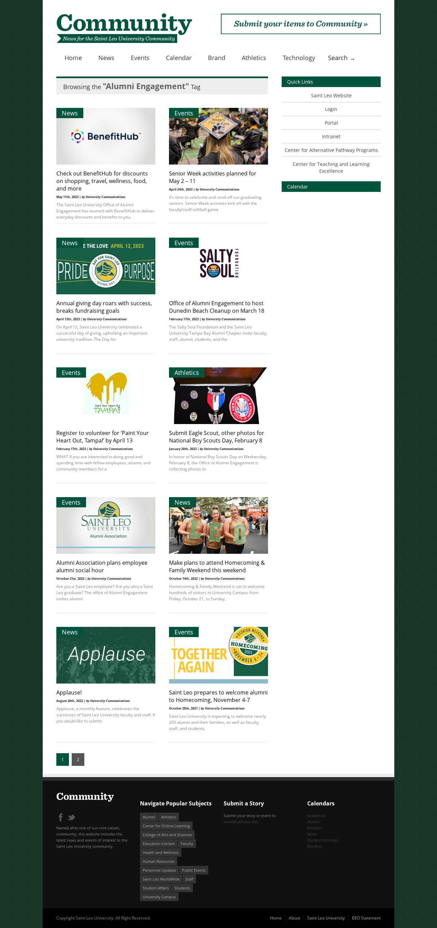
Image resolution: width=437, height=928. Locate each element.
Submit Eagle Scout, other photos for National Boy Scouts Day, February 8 (216, 436)
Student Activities (322, 840)
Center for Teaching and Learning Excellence (331, 167)
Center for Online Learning (166, 825)
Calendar (179, 58)
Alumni (149, 816)
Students (182, 887)
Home (73, 58)
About (294, 918)
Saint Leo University (326, 918)
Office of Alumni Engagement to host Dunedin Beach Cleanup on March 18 (216, 306)
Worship (314, 846)
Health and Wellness (161, 852)
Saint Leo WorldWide (161, 879)
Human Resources (158, 861)
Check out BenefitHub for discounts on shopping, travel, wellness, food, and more (102, 181)
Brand (216, 58)
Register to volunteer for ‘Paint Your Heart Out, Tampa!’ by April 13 (102, 436)
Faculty (187, 843)
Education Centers (159, 843)
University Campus (159, 896)
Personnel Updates (159, 870)
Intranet (331, 136)
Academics (316, 815)
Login (331, 109)
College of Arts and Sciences (167, 834)
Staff (189, 879)
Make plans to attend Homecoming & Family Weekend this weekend (217, 566)
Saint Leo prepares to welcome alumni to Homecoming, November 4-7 (218, 696)
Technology (299, 58)
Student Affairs (156, 887)
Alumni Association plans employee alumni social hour (101, 566)
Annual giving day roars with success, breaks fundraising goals (104, 306)
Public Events (194, 870)
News (106, 58)
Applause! (69, 692)
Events (140, 58)
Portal (331, 122)
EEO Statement (366, 918)
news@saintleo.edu (241, 821)
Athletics (254, 58)
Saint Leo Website (331, 95)
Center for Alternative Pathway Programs (331, 150)
